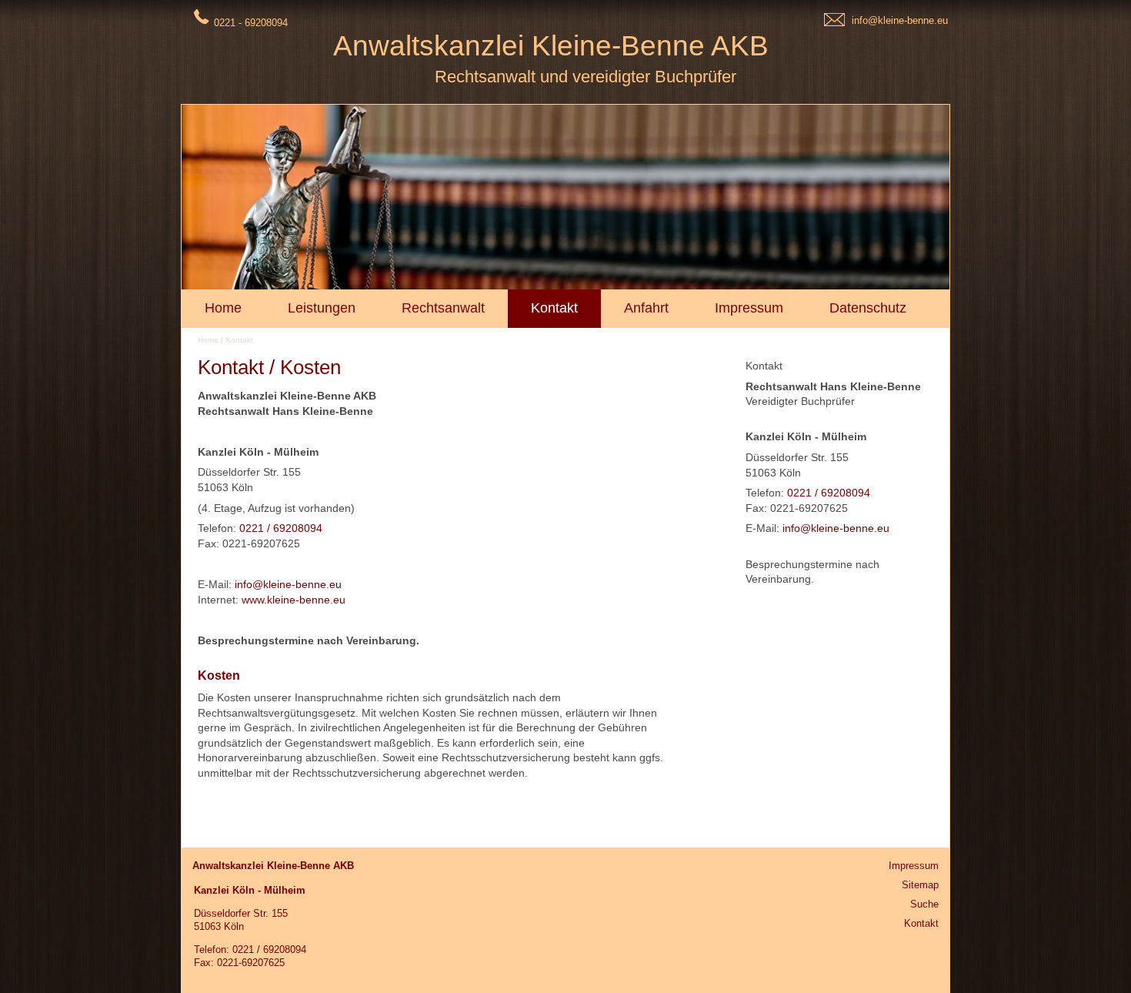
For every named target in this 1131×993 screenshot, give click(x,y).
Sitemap (920, 885)
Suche (924, 904)
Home (208, 340)
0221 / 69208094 (828, 492)
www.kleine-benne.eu (293, 599)
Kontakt (239, 340)
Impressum (914, 865)
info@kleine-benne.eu (900, 20)
